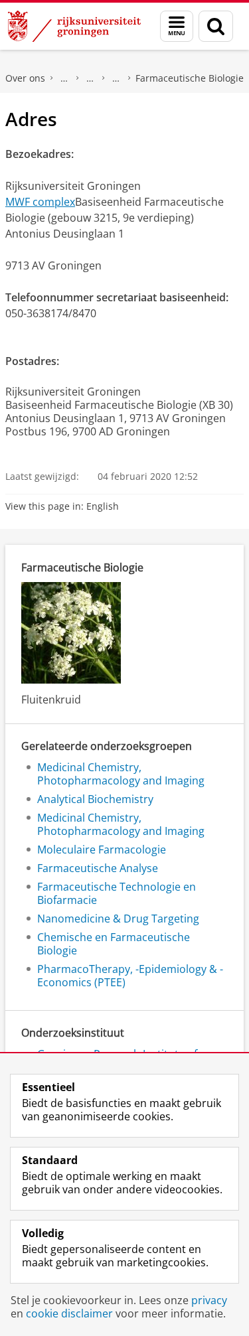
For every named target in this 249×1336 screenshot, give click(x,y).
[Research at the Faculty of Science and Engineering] (90, 78)
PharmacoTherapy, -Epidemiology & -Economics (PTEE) (130, 975)
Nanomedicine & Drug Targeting (118, 918)
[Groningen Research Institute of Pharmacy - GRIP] (116, 78)
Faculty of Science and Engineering (64, 78)
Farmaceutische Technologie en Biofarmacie (116, 893)
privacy (209, 1300)
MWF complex (40, 201)
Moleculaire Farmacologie (101, 849)
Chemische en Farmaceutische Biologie (113, 943)
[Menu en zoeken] (177, 26)
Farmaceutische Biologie (189, 78)
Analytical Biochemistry (95, 799)
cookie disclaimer (69, 1313)
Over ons (25, 78)
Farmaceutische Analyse (97, 868)
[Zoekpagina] (215, 26)
